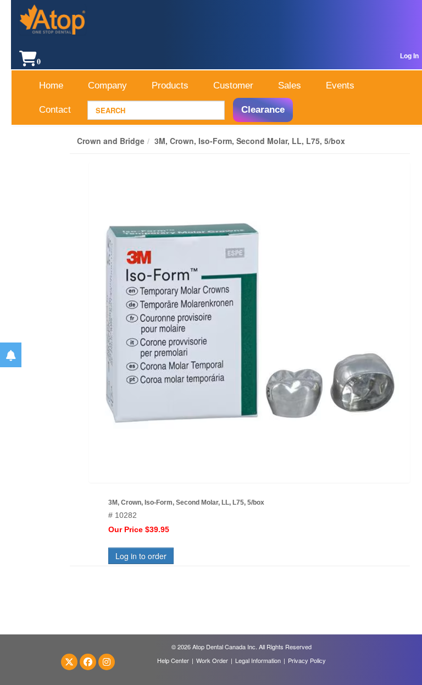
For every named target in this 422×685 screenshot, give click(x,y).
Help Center (173, 660)
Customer (233, 85)
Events (340, 85)
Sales (289, 85)
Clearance (263, 109)
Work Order (212, 660)
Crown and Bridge (111, 140)
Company (107, 85)
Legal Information (258, 660)
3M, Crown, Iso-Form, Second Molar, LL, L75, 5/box (249, 140)
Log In (409, 56)
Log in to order (140, 555)
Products (170, 85)
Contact (55, 109)
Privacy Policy (307, 660)
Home (51, 85)
